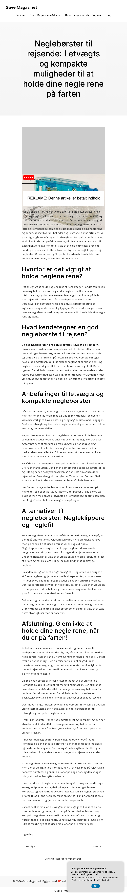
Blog (108, 15)
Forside (20, 15)
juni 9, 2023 (56, 179)
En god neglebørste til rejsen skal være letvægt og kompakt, (60, 344)
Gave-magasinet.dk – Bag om (83, 15)
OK (95, 886)
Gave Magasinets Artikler (45, 15)
